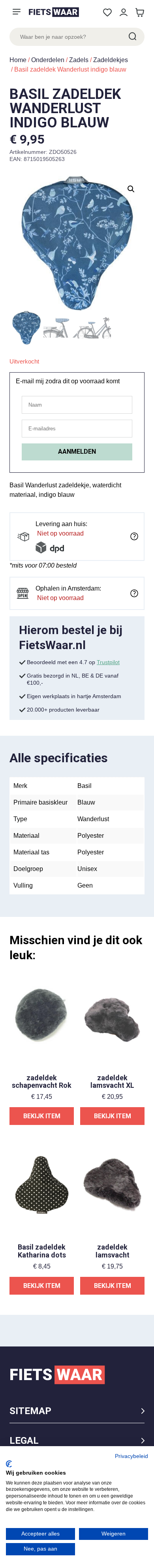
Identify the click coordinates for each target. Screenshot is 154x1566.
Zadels (78, 60)
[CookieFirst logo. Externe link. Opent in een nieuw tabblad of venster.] (9, 1464)
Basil (84, 785)
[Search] (132, 36)
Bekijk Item (41, 1116)
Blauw (86, 802)
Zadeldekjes (110, 60)
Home (17, 60)
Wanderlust (93, 819)
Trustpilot (108, 662)
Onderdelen (47, 60)
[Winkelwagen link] (140, 12)
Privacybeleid (131, 1456)
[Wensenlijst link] (107, 12)
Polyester (90, 835)
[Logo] (53, 12)
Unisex (87, 868)
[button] (131, 189)
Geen (85, 885)
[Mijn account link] (123, 12)
